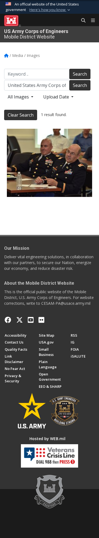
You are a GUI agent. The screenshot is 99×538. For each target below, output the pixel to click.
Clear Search (21, 115)
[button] (50, 10)
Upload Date (56, 97)
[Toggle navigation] (91, 21)
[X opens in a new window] (19, 320)
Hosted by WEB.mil (47, 438)
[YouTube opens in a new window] (31, 320)
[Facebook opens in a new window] (8, 320)
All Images (19, 97)
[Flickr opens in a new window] (41, 320)
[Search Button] (81, 21)
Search (80, 74)
